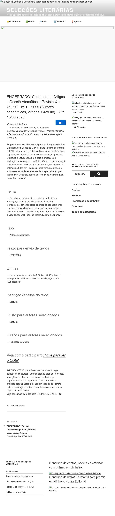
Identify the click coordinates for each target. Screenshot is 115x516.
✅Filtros (30, 21)
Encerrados (17, 406)
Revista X (11, 137)
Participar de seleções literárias (20, 486)
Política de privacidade (16, 491)
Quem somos (12, 470)
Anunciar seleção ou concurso (19, 476)
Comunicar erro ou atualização (19, 481)
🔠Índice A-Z (60, 21)
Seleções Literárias (40, 9)
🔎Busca (44, 21)
